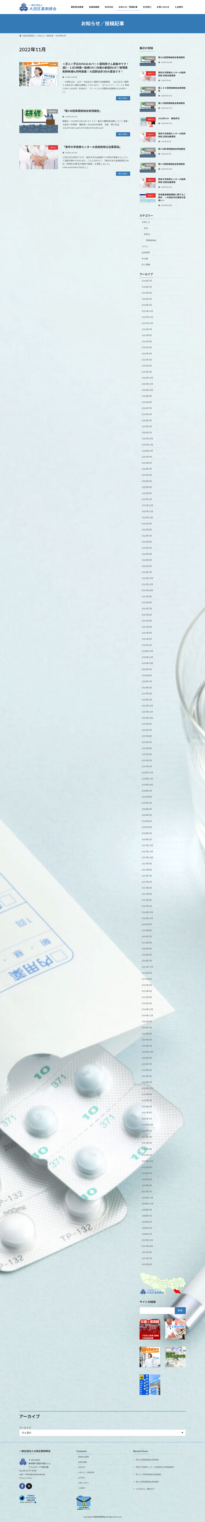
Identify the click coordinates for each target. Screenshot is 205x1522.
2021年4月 (147, 626)
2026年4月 (147, 293)
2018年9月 (147, 790)
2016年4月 (147, 942)
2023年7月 (147, 469)
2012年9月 (147, 1094)
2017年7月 (147, 875)
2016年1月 (147, 960)
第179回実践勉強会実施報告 (171, 103)
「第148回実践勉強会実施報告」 (82, 110)
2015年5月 (147, 985)
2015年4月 (147, 991)
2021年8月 (147, 602)
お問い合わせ (83, 1483)
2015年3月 (147, 997)
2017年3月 (147, 894)
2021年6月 (147, 614)
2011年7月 (147, 1136)
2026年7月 (147, 280)
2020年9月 (147, 669)
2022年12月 (147, 505)
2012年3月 (147, 1112)
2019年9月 (147, 724)
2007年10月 (147, 1246)
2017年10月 (147, 857)
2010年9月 (147, 1167)
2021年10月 (147, 590)
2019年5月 (147, 742)
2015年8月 (147, 979)
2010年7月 (147, 1173)
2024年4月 (147, 414)
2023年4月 (147, 481)
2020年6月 (147, 687)
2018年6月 (147, 809)
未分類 (145, 258)
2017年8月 (147, 869)
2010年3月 (147, 1185)
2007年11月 (147, 1240)
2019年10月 (147, 717)
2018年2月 (147, 833)
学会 (146, 228)
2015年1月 (147, 1003)
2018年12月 (147, 772)
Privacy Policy (25, 1477)
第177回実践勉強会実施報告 (171, 164)
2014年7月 (147, 1027)
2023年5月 (147, 475)
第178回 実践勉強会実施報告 (171, 148)
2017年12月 (147, 845)
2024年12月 (147, 377)
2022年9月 (147, 523)
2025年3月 (147, 359)
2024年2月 (147, 426)
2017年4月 (147, 888)
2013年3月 (147, 1076)
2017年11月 (147, 851)
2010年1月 (147, 1191)
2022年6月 (147, 541)
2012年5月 (147, 1106)
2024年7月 (147, 408)
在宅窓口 (81, 1478)
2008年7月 (147, 1215)
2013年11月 (147, 1052)
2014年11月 (147, 1015)
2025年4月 (147, 353)
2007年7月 (147, 1258)
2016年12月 (147, 912)
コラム (145, 246)
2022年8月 (147, 529)
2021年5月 (147, 620)
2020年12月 (147, 651)
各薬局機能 (82, 1462)
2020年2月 (147, 693)
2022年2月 (147, 566)
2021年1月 (147, 645)
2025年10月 (147, 323)
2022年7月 (147, 535)
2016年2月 (147, 954)
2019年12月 (147, 705)
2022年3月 (147, 560)
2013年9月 (147, 1058)
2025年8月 (147, 335)
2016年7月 (147, 936)
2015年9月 (147, 973)
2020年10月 (147, 663)
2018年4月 (147, 821)
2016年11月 (147, 918)
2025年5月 (147, 347)
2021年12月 (147, 578)
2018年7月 (147, 803)
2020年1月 (147, 699)
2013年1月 (147, 1082)
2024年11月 (147, 384)
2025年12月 (147, 311)
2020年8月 (147, 675)
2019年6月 (147, 736)
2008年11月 (147, 1203)
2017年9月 (147, 863)
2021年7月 (147, 608)
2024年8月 (147, 402)
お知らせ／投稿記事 (86, 1472)
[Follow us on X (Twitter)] (29, 1486)
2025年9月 (147, 329)
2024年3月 (147, 420)
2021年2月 (147, 639)
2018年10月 (147, 784)
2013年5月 (147, 1070)
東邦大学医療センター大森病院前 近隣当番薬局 (155, 1467)
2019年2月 (147, 760)
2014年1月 (147, 1045)
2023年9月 (147, 456)
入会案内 (81, 1488)
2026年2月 (147, 305)
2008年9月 (147, 1209)
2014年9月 (147, 1021)
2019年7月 (147, 730)
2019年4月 (147, 748)
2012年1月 (147, 1118)
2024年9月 (147, 396)
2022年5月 (147, 548)
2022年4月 (147, 554)
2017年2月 (147, 900)
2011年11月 (147, 1124)
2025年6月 (147, 341)
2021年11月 (147, 584)
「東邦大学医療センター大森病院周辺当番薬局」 (92, 147)
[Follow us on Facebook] (22, 1486)
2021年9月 (147, 596)
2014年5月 (147, 1033)
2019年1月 (147, 766)
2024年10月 (147, 390)
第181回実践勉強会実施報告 (171, 57)
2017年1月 (147, 906)
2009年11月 (147, 1197)
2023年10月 (147, 450)
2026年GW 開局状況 (168, 118)
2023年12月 (147, 438)
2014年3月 (147, 1039)
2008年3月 (147, 1228)
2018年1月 (147, 839)
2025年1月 (147, 371)
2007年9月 (147, 1252)
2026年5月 (147, 286)
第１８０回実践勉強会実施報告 (148, 1474)
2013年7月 (147, 1064)
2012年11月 (147, 1088)
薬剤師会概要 (83, 1457)
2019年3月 (147, 754)
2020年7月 (147, 681)
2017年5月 (147, 881)
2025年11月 (147, 317)
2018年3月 (147, 827)
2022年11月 (147, 511)
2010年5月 (147, 1179)
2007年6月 (147, 1264)
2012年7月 (147, 1100)
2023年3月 (147, 487)
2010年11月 (147, 1161)
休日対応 (81, 1467)
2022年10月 (147, 517)
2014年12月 (147, 1009)
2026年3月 (147, 299)
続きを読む (123, 98)
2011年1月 (147, 1155)
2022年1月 (147, 572)
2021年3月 (147, 633)
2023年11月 (147, 444)
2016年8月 (147, 930)
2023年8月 (147, 462)
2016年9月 (147, 924)
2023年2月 (147, 493)
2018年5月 (147, 815)
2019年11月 (147, 712)
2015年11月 (147, 967)
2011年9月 (147, 1130)
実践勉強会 (151, 240)
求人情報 (146, 264)
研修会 (147, 234)
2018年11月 (147, 778)
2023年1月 (147, 499)
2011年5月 (147, 1143)
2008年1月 (147, 1234)
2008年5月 (147, 1222)
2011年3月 (147, 1149)
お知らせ (146, 222)
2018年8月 (147, 796)
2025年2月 (147, 365)
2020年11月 (147, 657)
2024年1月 (147, 432)
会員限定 (146, 252)
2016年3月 (147, 948)
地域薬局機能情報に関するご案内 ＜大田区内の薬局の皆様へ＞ (171, 197)
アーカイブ (25, 1427)
